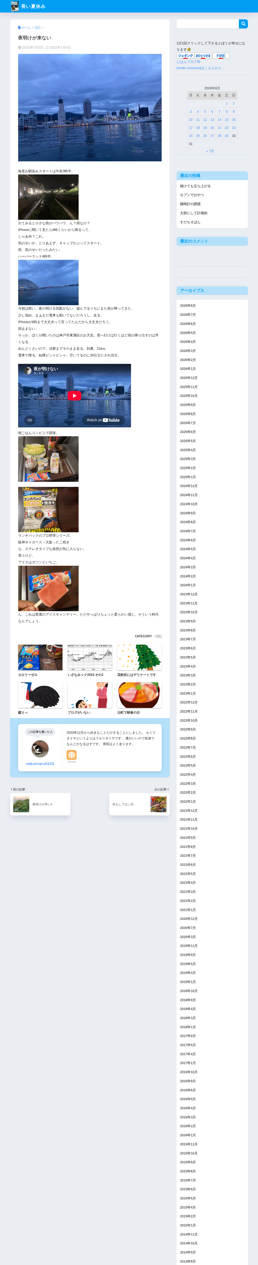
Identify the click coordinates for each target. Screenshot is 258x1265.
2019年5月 (188, 964)
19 (205, 128)
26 (205, 136)
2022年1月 (188, 802)
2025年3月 (188, 459)
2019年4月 (188, 973)
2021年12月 (189, 811)
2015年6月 (188, 1189)
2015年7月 (188, 1180)
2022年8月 (188, 738)
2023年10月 (189, 612)
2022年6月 (188, 756)
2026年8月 (188, 306)
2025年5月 (188, 441)
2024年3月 (188, 567)
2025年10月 (189, 396)
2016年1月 (188, 1135)
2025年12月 (189, 378)
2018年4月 (188, 1009)
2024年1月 (188, 585)
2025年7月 (188, 423)
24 (190, 136)
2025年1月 (188, 477)
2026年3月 (188, 351)
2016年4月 (188, 1108)
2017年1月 (188, 1063)
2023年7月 (188, 639)
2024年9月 (188, 513)
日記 (158, 636)
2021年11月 (189, 819)
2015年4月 (188, 1207)
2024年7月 (188, 531)
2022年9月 (188, 729)
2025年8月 (188, 414)
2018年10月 (189, 991)
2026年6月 (188, 324)
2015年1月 (188, 1225)
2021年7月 (188, 856)
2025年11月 (189, 387)
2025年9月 (188, 405)
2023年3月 (188, 675)
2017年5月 (188, 1045)
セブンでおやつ (192, 195)
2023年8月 (188, 630)
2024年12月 (189, 486)
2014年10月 (189, 1243)
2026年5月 (188, 333)
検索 (243, 23)
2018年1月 (188, 1027)
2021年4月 (188, 883)
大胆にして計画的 (193, 213)
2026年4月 (188, 342)
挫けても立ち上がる (195, 186)
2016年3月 (188, 1117)
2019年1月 (188, 982)
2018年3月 (188, 1018)
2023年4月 (188, 666)
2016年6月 (188, 1090)
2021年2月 (188, 901)
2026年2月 (188, 360)
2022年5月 (188, 765)
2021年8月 (188, 847)
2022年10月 (189, 720)
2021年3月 (188, 892)
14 (219, 120)
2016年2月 (188, 1126)
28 (219, 136)
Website (71, 761)
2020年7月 (188, 928)
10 (190, 120)
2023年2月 (188, 684)
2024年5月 (188, 549)
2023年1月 (188, 693)
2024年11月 (189, 495)
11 (198, 120)
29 (226, 136)
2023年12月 (189, 594)
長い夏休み (33, 6)
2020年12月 (189, 919)
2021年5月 (188, 874)
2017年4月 (188, 1054)
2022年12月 (189, 702)
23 (234, 128)
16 (234, 120)
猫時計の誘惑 (190, 204)
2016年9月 (188, 1081)
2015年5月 (188, 1198)
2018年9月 (188, 1000)
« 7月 (210, 151)
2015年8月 (188, 1171)
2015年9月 (188, 1162)
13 (212, 120)
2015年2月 (188, 1216)
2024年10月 (189, 504)
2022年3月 (188, 784)
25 (198, 136)
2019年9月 (188, 955)
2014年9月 (188, 1252)
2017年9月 (188, 1036)
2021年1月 (188, 910)
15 (226, 120)
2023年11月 (189, 603)
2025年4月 (188, 450)
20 (212, 128)
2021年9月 (188, 838)
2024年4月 (188, 558)
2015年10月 (189, 1153)
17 (190, 128)
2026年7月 (188, 315)
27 (212, 136)
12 (205, 120)
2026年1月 (188, 369)
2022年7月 (188, 747)
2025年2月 (188, 468)
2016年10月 (189, 1072)
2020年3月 (188, 937)
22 (226, 128)
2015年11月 (189, 1144)
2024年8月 (188, 522)
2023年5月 (188, 657)
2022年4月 (188, 775)
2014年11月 (189, 1234)
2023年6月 (188, 648)
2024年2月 (188, 576)
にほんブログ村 (189, 62)
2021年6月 (188, 865)
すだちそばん (190, 222)
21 (219, 128)
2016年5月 (188, 1099)
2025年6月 (188, 432)
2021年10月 (189, 829)
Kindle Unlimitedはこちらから (199, 68)
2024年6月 (188, 540)
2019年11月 (189, 946)
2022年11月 (189, 711)
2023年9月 (188, 621)
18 (198, 128)
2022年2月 (188, 792)
